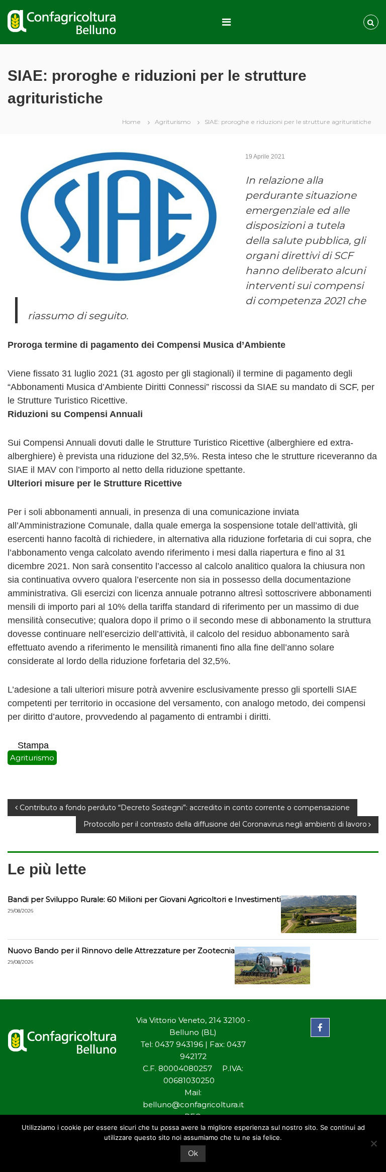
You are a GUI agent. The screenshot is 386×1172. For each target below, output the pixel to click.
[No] (373, 1143)
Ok (193, 1153)
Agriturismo (172, 121)
